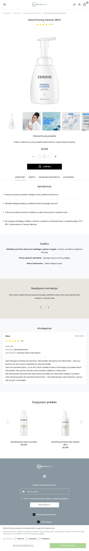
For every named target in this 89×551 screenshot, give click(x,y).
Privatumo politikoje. (37, 534)
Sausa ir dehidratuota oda (32, 13)
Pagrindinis (6, 13)
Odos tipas (16, 13)
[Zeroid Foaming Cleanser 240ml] (44, 69)
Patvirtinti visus (68, 546)
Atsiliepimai (68, 177)
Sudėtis (32, 177)
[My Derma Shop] (39, 4)
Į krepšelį (47, 167)
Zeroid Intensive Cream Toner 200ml (24, 442)
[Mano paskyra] (79, 4)
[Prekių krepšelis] (84, 4)
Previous (6, 70)
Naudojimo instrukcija (49, 177)
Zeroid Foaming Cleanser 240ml (55, 13)
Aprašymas (20, 177)
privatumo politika (37, 499)
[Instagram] (44, 476)
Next (83, 70)
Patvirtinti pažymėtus (23, 546)
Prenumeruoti (44, 505)
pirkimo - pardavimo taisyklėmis (57, 499)
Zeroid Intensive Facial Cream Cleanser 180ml (65, 443)
